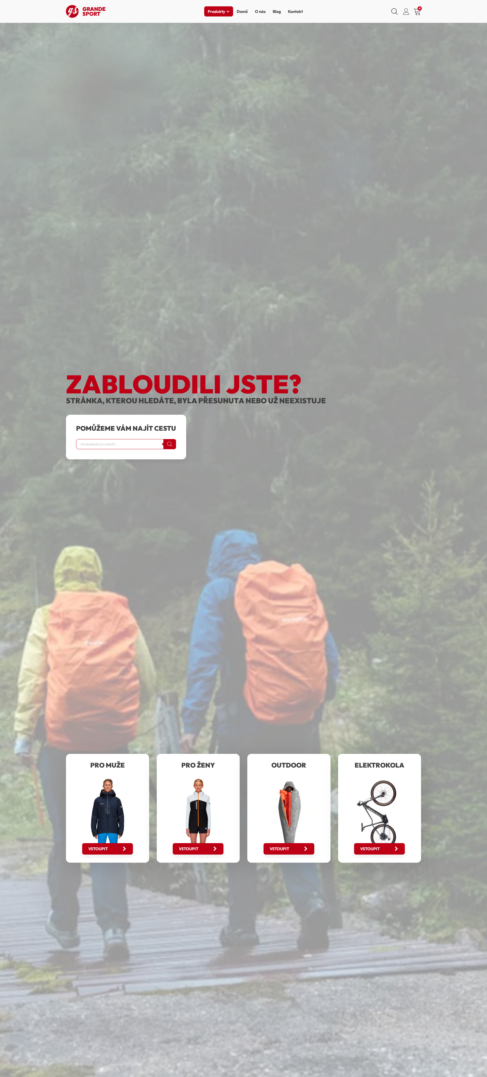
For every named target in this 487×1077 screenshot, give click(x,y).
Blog (277, 11)
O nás (260, 11)
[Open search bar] (394, 11)
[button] (107, 849)
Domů (242, 11)
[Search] (169, 444)
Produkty (216, 11)
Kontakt (295, 11)
